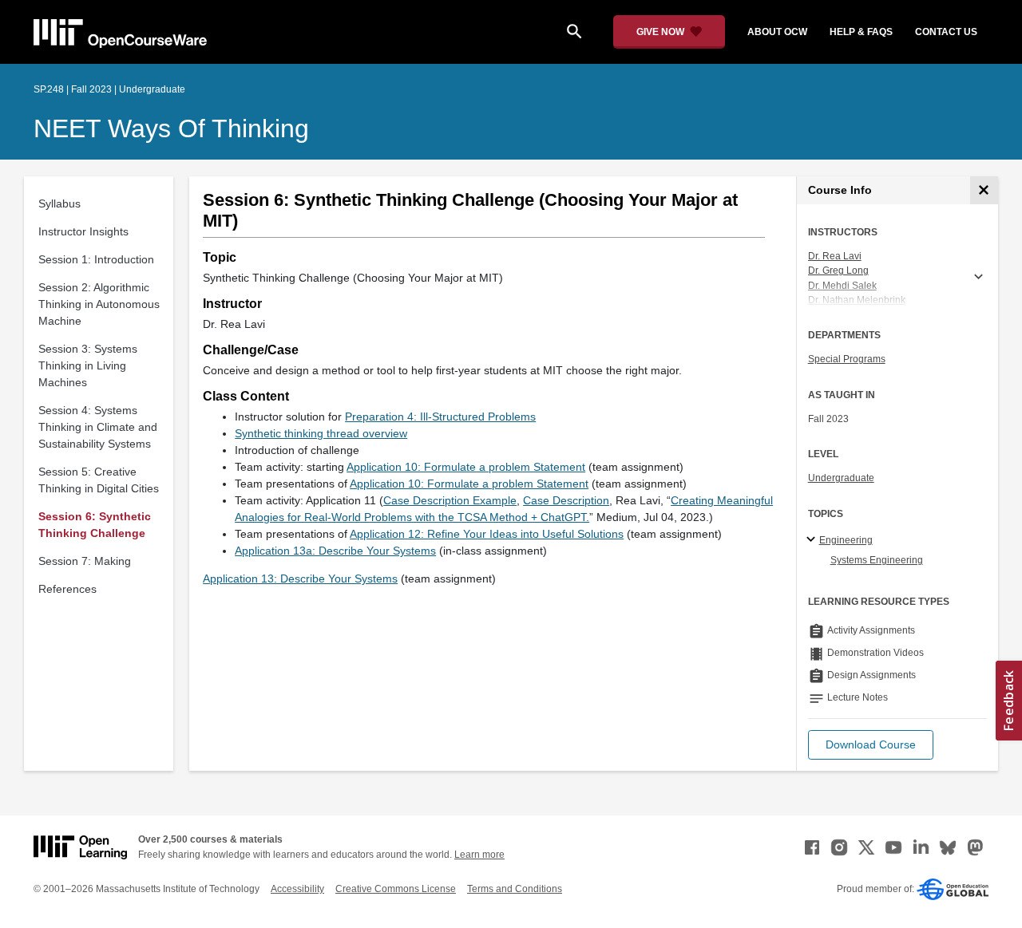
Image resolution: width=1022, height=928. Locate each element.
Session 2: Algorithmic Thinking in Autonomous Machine (99, 304)
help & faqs (861, 32)
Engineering (846, 540)
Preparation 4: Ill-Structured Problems (440, 416)
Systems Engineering (876, 560)
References (67, 588)
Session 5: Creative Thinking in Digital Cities (98, 480)
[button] (870, 745)
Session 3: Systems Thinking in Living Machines (87, 365)
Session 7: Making (84, 561)
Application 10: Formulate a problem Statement (466, 466)
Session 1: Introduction (96, 259)
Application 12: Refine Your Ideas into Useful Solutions (487, 533)
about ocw (777, 32)
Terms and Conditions (514, 888)
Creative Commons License (395, 888)
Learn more (479, 854)
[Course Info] (984, 190)
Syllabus (59, 203)
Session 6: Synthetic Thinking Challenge (94, 524)
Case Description (566, 500)
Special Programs (846, 359)
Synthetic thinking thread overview (321, 433)
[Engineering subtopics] (813, 540)
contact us (946, 32)
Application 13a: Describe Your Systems (335, 550)
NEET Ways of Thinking (171, 128)
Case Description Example (450, 500)
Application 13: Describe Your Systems (300, 578)
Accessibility (297, 888)
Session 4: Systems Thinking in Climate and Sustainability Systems (97, 427)
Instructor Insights (83, 231)
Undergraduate (841, 478)
